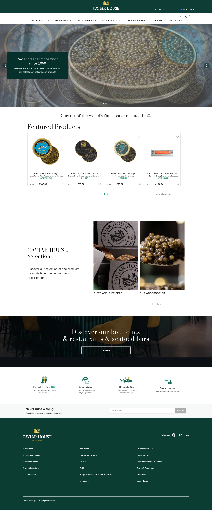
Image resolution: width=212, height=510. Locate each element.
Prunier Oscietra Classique (123, 173)
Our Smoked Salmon (32, 455)
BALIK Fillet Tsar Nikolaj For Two (162, 173)
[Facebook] (173, 435)
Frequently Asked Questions (149, 462)
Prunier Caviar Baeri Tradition (84, 173)
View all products (164, 194)
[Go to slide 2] (106, 103)
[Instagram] (180, 435)
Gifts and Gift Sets (31, 468)
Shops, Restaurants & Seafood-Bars (96, 474)
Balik (82, 468)
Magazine (84, 481)
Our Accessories (30, 474)
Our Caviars (28, 449)
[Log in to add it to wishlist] (61, 136)
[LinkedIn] (187, 435)
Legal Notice (142, 481)
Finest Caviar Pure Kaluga (46, 173)
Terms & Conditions (145, 468)
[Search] (181, 16)
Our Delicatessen (30, 462)
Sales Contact (143, 455)
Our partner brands (88, 455)
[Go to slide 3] (108, 103)
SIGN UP (180, 411)
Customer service (145, 449)
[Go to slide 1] (103, 103)
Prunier (83, 462)
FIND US (161, 10)
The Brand (84, 449)
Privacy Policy (143, 474)
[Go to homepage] (106, 6)
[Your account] (186, 16)
